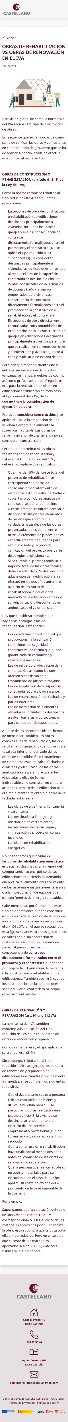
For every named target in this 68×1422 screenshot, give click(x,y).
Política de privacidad (22, 1402)
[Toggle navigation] (61, 9)
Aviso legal (57, 1398)
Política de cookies (48, 1402)
